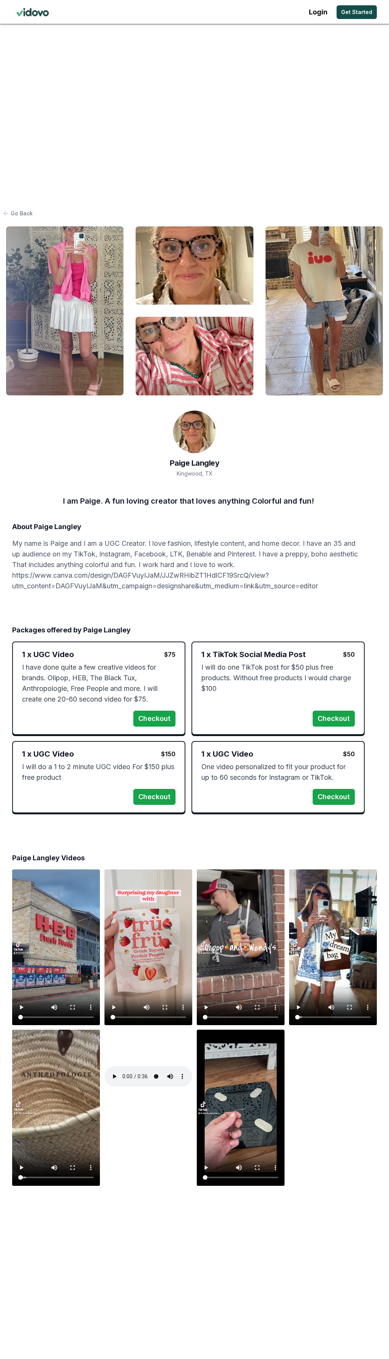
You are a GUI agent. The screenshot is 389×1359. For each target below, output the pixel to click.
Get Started (356, 12)
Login (318, 12)
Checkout (154, 718)
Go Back (22, 213)
